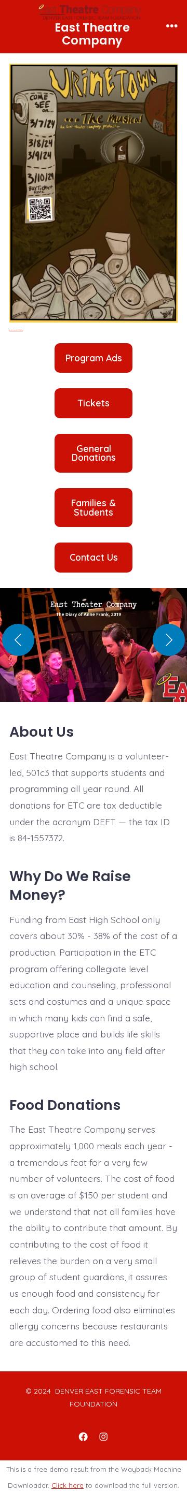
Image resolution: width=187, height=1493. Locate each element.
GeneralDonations (94, 453)
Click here (67, 1485)
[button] (93, 650)
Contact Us (94, 557)
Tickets (94, 403)
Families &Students (93, 508)
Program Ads (93, 358)
